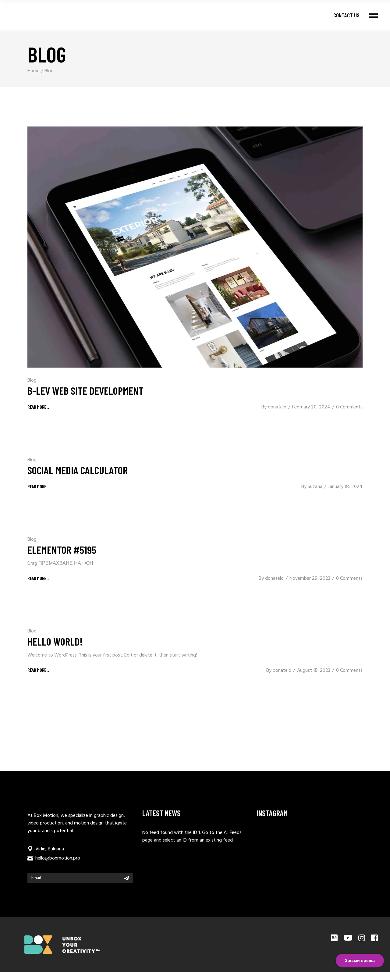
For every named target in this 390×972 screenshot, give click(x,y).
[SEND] (126, 878)
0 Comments (349, 407)
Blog (32, 380)
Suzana (315, 487)
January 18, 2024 (345, 487)
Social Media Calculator (77, 470)
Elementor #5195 (61, 549)
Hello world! (55, 641)
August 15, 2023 (313, 671)
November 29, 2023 (309, 578)
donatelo (277, 407)
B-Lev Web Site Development (85, 390)
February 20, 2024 (311, 407)
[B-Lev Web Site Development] (195, 247)
